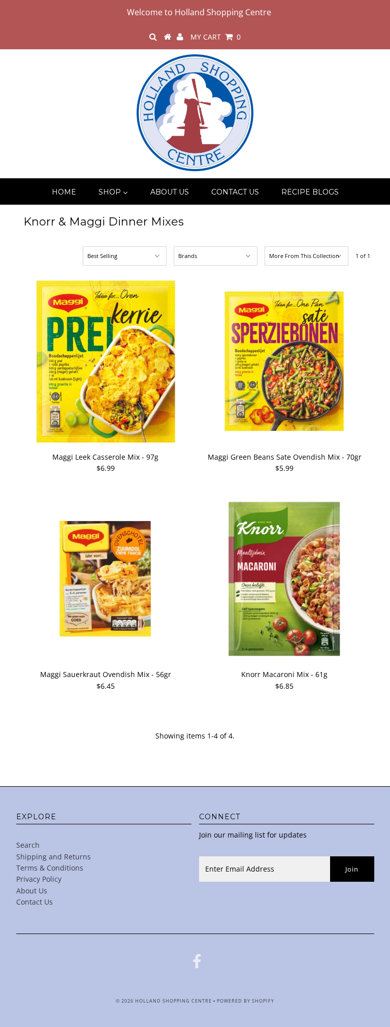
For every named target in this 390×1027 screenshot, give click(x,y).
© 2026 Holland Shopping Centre (164, 1001)
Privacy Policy (38, 879)
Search (28, 845)
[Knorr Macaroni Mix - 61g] (284, 579)
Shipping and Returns (53, 856)
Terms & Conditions (49, 868)
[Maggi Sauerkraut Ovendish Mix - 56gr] (105, 579)
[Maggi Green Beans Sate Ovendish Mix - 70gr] (284, 361)
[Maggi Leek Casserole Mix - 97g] (105, 361)
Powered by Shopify (245, 1001)
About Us (31, 890)
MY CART (215, 37)
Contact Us (34, 902)
